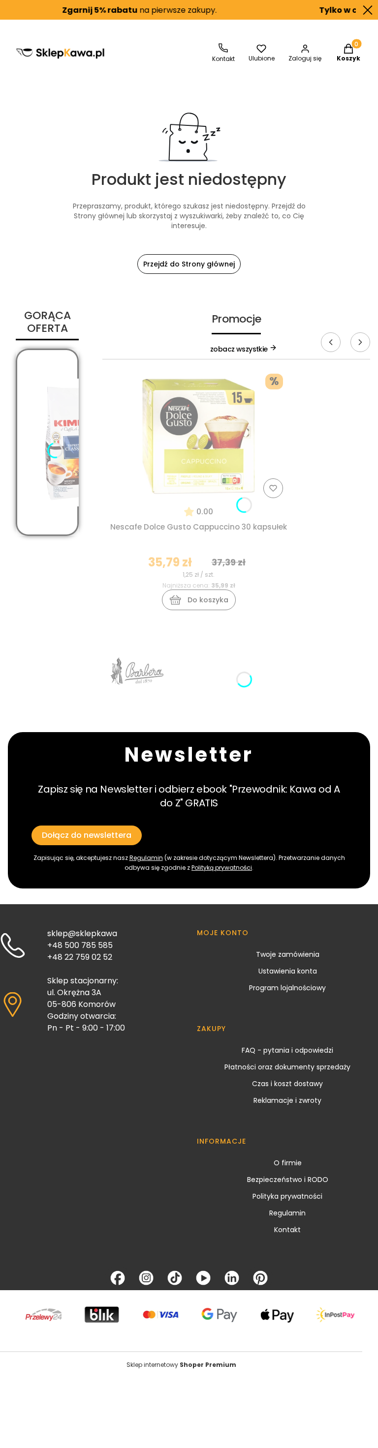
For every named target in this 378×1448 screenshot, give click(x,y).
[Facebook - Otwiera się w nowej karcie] (117, 1278)
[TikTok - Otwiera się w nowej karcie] (174, 1278)
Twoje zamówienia (287, 954)
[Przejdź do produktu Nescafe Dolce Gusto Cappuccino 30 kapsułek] (199, 435)
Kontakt (287, 1230)
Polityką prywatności (221, 867)
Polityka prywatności (287, 1196)
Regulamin (287, 1213)
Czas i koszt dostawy (287, 1084)
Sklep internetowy (181, 1364)
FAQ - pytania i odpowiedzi (287, 1050)
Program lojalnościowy (287, 988)
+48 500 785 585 (80, 945)
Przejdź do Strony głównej (189, 264)
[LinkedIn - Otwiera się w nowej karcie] (232, 1278)
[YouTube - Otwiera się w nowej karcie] (203, 1278)
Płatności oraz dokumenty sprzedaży (287, 1067)
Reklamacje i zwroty (287, 1100)
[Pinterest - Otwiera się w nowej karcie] (260, 1278)
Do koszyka (208, 600)
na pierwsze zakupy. (124, 10)
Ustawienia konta (287, 971)
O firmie (288, 1163)
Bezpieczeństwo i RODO (287, 1179)
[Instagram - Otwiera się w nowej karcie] (146, 1278)
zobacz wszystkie (239, 349)
